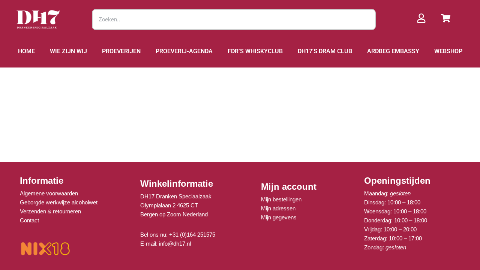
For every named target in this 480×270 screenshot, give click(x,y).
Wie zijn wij (68, 51)
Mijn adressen (278, 208)
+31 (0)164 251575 (192, 234)
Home (26, 51)
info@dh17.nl (175, 243)
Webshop (448, 51)
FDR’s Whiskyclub (255, 51)
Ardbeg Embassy (393, 51)
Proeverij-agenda (184, 51)
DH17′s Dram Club (325, 51)
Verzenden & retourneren (50, 211)
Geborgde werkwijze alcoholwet (59, 202)
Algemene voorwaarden (49, 193)
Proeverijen (121, 51)
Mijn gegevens (279, 217)
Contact (29, 220)
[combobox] (234, 19)
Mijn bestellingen (281, 199)
